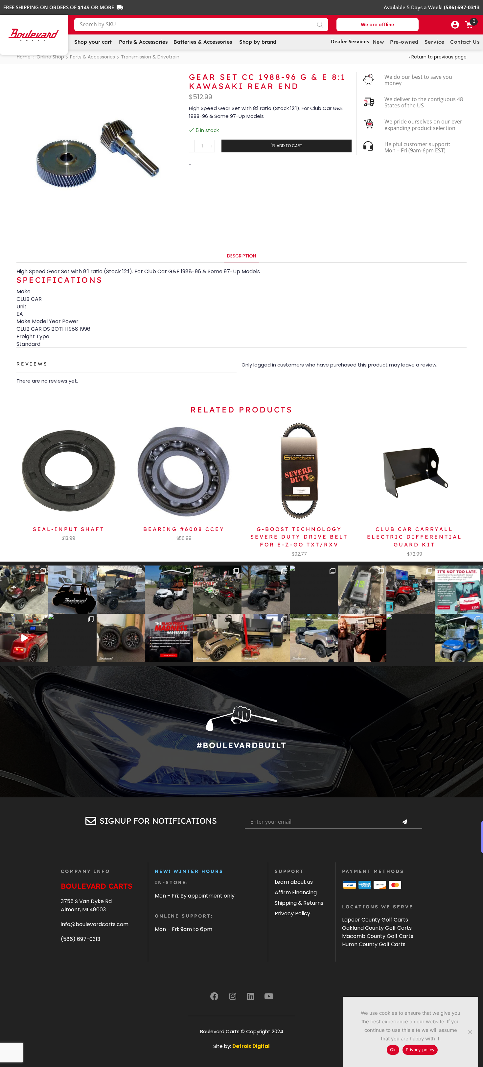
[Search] (320, 24)
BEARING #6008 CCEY (184, 529)
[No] (470, 1032)
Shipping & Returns (299, 903)
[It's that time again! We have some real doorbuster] (169, 638)
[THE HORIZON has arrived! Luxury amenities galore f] (459, 638)
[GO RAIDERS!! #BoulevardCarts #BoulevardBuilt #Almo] (410, 638)
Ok (393, 1049)
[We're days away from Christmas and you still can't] (459, 590)
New (378, 42)
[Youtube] (269, 996)
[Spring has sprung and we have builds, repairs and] (314, 590)
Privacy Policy (292, 913)
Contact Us (464, 42)
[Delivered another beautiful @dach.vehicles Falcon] (169, 590)
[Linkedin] (250, 996)
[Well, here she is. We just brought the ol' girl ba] (314, 638)
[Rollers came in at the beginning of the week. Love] (121, 638)
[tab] (241, 256)
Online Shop (50, 57)
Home (24, 57)
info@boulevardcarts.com (94, 924)
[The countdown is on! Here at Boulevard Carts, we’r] (362, 638)
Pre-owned (404, 42)
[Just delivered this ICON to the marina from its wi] (266, 590)
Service (435, 42)
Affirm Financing (296, 892)
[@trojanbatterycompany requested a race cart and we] (24, 590)
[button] (455, 25)
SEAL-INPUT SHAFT (68, 529)
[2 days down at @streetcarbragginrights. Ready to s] (217, 590)
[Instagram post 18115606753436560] (410, 590)
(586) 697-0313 (80, 939)
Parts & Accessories (92, 57)
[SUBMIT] (404, 822)
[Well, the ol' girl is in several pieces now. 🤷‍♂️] (217, 638)
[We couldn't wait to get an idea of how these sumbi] (266, 638)
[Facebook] (214, 996)
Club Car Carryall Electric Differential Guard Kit (414, 537)
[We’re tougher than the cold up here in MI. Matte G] (121, 590)
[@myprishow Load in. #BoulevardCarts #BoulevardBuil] (24, 638)
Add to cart (289, 145)
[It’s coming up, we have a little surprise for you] (72, 590)
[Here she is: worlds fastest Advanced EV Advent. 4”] (72, 638)
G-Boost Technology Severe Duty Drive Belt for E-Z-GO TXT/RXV (299, 537)
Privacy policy (420, 1049)
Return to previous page (439, 57)
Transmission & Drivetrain (150, 57)
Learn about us (294, 882)
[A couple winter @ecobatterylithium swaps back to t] (362, 590)
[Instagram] (232, 996)
